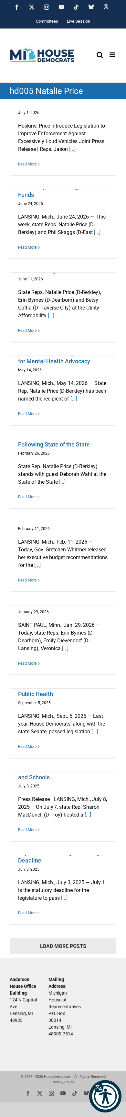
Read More (27, 164)
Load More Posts (63, 946)
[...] (72, 149)
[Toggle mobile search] (100, 54)
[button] (105, 1096)
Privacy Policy (63, 1082)
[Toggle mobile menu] (113, 54)
